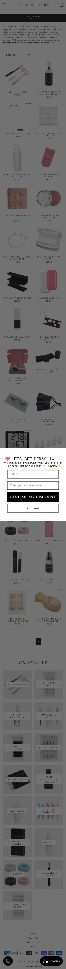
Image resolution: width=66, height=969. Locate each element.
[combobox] (32, 474)
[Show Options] (55, 474)
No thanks (33, 508)
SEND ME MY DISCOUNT (33, 497)
